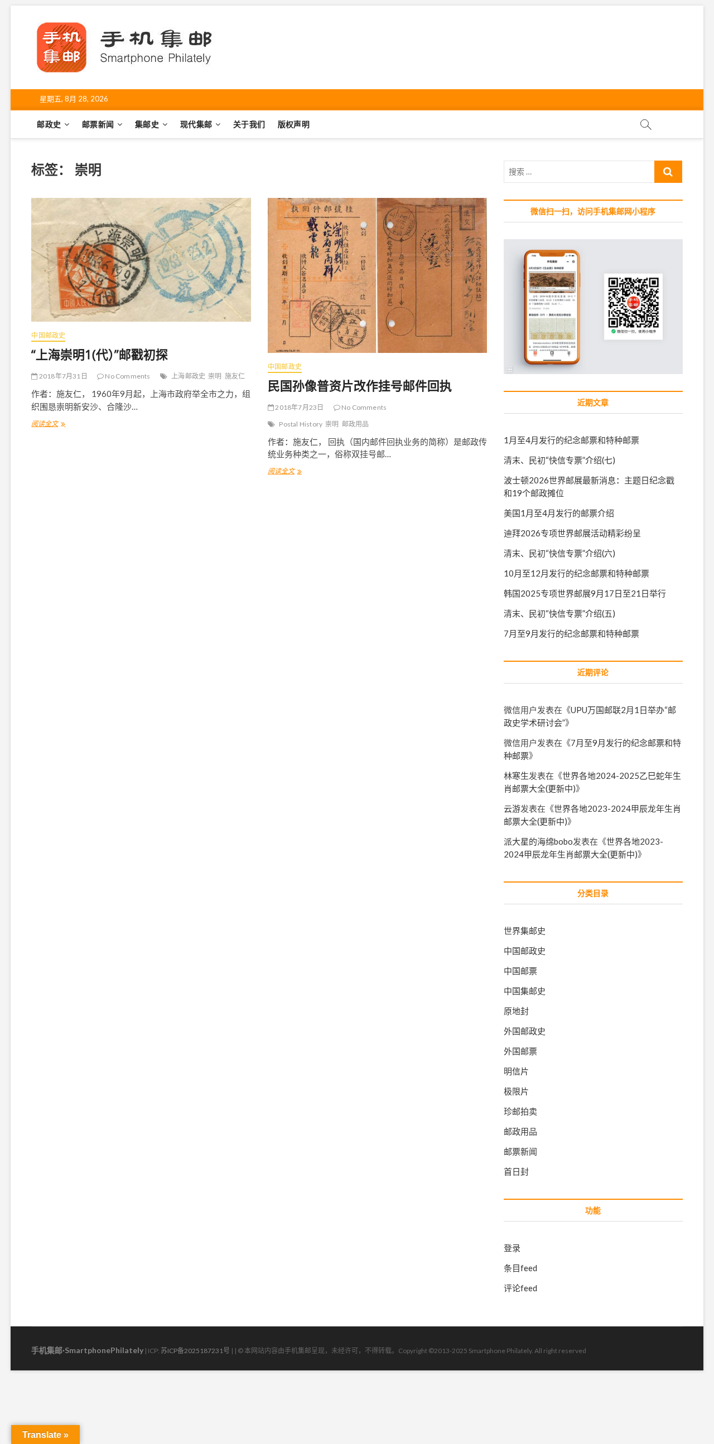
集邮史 (147, 124)
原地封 (516, 1011)
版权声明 (294, 124)
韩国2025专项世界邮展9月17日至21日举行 (585, 593)
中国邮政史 (48, 335)
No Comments (127, 376)
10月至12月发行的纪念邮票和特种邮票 (576, 573)
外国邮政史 (525, 1031)
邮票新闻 (98, 124)
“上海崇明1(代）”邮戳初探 (99, 354)
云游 (512, 808)
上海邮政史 (188, 376)
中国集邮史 (525, 991)
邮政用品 (355, 424)
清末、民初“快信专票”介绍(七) (559, 460)
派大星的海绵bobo (538, 841)
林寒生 (516, 776)
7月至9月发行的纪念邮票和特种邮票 (571, 633)
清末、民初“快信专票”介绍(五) (559, 613)
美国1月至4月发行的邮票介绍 (559, 513)
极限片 (516, 1091)
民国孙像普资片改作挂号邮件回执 (360, 385)
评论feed (520, 1288)
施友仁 (235, 376)
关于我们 (249, 124)
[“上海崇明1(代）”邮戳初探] (140, 260)
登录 (512, 1248)
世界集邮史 (525, 930)
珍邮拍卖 (520, 1111)
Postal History (300, 424)
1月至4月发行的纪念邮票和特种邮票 (571, 440)
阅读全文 (48, 424)
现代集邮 (196, 124)
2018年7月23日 (299, 407)
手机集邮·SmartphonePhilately (87, 1350)
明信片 (516, 1071)
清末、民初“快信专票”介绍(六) (559, 553)
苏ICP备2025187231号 (195, 1350)
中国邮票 (520, 971)
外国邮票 (520, 1051)
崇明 (214, 376)
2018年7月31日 (62, 376)
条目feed (520, 1268)
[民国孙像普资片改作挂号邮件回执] (377, 275)
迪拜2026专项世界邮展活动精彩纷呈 (572, 533)
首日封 (516, 1171)
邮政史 (49, 124)
